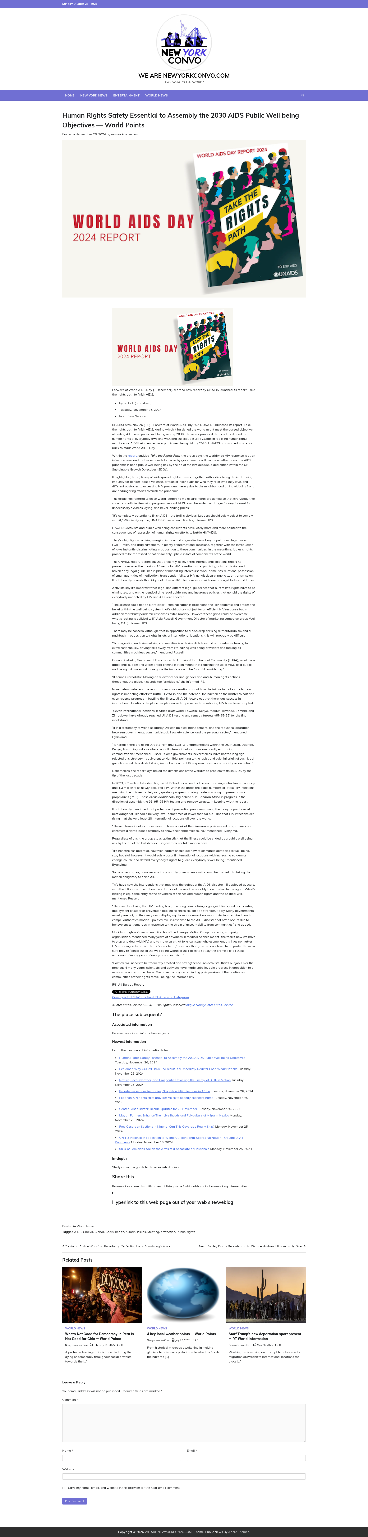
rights (191, 1232)
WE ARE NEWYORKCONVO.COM (184, 75)
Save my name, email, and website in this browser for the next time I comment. (124, 1488)
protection (168, 1232)
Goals (109, 1232)
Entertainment (126, 95)
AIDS (77, 1232)
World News (156, 95)
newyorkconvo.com (125, 134)
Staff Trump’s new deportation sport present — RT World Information (265, 1336)
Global (99, 1232)
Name (67, 1450)
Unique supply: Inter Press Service (209, 1005)
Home (70, 95)
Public (181, 1232)
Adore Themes (238, 1532)
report (132, 455)
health (119, 1232)
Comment (70, 1400)
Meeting (153, 1232)
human (131, 1232)
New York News (94, 95)
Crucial (88, 1232)
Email (192, 1450)
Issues (141, 1232)
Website (68, 1469)
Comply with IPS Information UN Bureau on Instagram (150, 997)
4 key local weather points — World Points (181, 1334)
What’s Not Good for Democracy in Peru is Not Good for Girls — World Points (99, 1336)
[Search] (303, 95)
